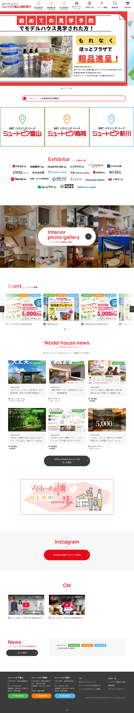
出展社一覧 (112, 678)
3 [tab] (67, 88)
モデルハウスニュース (87, 682)
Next (132, 309)
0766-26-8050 (41, 683)
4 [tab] (70, 88)
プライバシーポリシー (116, 689)
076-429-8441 (17, 686)
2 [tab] (65, 88)
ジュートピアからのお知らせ (89, 685)
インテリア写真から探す (117, 682)
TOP (80, 678)
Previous (2, 309)
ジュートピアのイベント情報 (89, 689)
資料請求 (111, 685)
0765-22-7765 (64, 686)
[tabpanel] (67, 48)
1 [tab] (62, 88)
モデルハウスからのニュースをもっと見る (67, 460)
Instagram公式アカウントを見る (67, 555)
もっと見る (22, 653)
